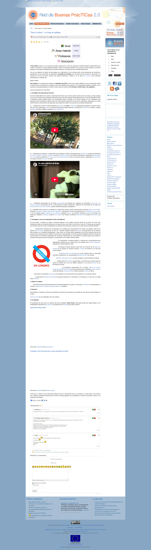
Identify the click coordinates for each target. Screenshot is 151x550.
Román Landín (50, 390)
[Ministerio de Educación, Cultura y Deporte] (38, 1)
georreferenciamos (62, 157)
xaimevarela (49, 347)
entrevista (73, 105)
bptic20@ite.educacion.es (80, 531)
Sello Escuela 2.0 (99, 507)
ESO (31, 28)
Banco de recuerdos (94, 209)
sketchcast (33, 206)
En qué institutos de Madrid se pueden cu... (41, 509)
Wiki (112, 59)
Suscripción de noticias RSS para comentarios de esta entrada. (51, 452)
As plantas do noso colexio (92, 211)
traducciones (39, 286)
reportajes (69, 261)
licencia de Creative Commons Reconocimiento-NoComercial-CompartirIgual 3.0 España (82, 525)
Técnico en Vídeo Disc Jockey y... (38, 507)
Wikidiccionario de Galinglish (68, 253)
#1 (34, 435)
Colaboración (111, 125)
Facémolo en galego (41, 211)
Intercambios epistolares (55, 211)
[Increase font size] (117, 23)
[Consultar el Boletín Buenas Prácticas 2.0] (114, 48)
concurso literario (68, 271)
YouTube (116, 127)
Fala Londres (87, 76)
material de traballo (50, 277)
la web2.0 (49, 304)
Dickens (94, 263)
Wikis (112, 122)
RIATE (109, 190)
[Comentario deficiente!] (95, 409)
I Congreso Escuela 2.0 (113, 151)
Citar (98, 413)
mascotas (44, 159)
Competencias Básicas (113, 123)
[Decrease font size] (123, 23)
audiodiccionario (82, 255)
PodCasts (116, 122)
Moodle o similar (115, 62)
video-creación (96, 269)
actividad (60, 105)
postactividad (61, 203)
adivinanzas (83, 153)
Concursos (115, 129)
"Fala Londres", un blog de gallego (45, 32)
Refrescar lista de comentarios (42, 450)
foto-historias (80, 214)
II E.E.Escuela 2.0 (112, 160)
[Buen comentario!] (93, 409)
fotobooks (95, 214)
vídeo (47, 107)
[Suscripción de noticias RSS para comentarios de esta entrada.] (40, 405)
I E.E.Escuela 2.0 (111, 158)
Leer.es (109, 175)
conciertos (46, 286)
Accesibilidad (78, 527)
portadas (88, 213)
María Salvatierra (95, 242)
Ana (36, 435)
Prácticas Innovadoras (113, 179)
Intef (108, 173)
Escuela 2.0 (110, 164)
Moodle (109, 129)
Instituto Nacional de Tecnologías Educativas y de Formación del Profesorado (86, 529)
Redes (117, 125)
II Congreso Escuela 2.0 (113, 153)
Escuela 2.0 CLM (112, 166)
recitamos (51, 155)
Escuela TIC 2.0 (111, 162)
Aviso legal (70, 527)
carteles (79, 230)
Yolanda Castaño (65, 155)
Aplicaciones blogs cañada (38, 307)
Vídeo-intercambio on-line (65, 258)
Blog (112, 56)
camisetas (45, 214)
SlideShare (110, 127)
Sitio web (53, 463)
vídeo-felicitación (58, 109)
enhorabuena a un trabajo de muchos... (42, 515)
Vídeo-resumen (34, 297)
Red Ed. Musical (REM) (113, 188)
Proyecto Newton (112, 186)
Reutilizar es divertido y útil (69, 503)
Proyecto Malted (111, 184)
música (98, 157)
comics (69, 213)
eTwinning (110, 169)
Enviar (35, 491)
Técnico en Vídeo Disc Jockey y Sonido (106, 505)
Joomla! (62, 547)
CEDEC (109, 147)
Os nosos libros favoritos (44, 206)
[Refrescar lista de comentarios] (42, 405)
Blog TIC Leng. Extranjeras (114, 145)
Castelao (36, 278)
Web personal (115, 65)
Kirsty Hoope (39, 230)
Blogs (108, 122)
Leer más (86, 510)
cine (94, 157)
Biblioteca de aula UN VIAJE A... (38, 513)
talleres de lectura (94, 267)
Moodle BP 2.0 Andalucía (114, 177)
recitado (82, 248)
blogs (64, 304)
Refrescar (36, 485)
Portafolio (113, 68)
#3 (34, 409)
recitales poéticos (54, 286)
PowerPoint (39, 347)
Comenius (110, 149)
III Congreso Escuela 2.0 (114, 154)
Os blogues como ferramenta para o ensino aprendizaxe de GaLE (49, 351)
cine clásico (58, 214)
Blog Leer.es (110, 143)
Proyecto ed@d (111, 182)
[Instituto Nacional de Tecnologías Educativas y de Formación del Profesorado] (57, 1)
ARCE (109, 140)
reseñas (86, 271)
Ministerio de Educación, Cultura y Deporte (55, 529)
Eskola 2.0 (110, 167)
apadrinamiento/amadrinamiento (62, 269)
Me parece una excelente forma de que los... (41, 504)
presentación (86, 284)
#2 (34, 418)
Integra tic (109, 171)
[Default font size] (120, 23)
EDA (108, 156)
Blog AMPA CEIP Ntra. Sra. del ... (38, 502)
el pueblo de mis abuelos (52, 213)
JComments (97, 493)
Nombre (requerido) (56, 459)
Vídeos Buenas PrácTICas (114, 192)
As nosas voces (52, 157)
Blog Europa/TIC (111, 141)
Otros (112, 71)
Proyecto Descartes (112, 180)
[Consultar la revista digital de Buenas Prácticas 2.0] (114, 37)
